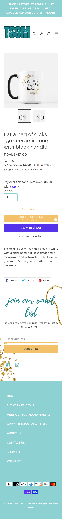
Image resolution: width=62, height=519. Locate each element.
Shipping (9, 169)
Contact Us (16, 442)
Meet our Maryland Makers (28, 414)
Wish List (14, 461)
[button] (28, 165)
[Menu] (56, 33)
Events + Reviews (20, 405)
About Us (14, 433)
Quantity (8, 190)
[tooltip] (55, 219)
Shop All (14, 452)
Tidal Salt (19, 503)
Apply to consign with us (27, 424)
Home (11, 396)
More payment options (31, 236)
